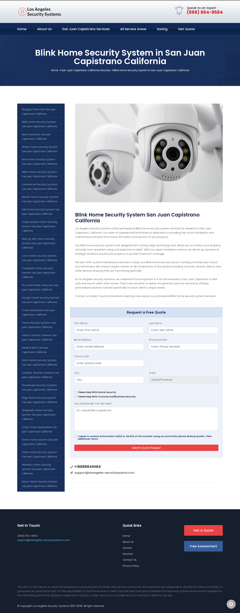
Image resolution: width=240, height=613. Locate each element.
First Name (80, 323)
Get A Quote (203, 530)
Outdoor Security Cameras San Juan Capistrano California (40, 375)
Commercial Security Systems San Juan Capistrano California (40, 186)
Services (128, 554)
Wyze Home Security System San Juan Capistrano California (39, 484)
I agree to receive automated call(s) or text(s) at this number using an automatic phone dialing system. (145, 437)
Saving (162, 29)
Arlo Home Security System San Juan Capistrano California (39, 161)
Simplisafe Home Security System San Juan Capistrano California (38, 414)
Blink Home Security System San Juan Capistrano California (39, 124)
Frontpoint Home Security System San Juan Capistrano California (38, 272)
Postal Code (81, 356)
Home (22, 29)
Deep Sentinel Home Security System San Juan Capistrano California (39, 226)
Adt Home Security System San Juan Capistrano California (41, 211)
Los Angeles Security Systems (51, 606)
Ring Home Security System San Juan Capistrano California (39, 400)
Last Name (155, 323)
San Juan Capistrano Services (86, 29)
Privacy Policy (131, 566)
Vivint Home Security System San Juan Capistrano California (39, 454)
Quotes (127, 548)
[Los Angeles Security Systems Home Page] (39, 11)
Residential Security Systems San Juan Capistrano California (39, 387)
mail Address (82, 340)
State (152, 373)
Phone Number (158, 340)
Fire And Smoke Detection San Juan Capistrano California (40, 287)
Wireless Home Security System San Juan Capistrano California (38, 469)
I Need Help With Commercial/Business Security (107, 396)
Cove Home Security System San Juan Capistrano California (39, 258)
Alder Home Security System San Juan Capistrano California (39, 174)
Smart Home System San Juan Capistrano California (40, 442)
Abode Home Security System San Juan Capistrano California (40, 199)
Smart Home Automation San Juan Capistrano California (39, 429)
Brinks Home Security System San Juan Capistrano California (40, 149)
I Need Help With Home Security (97, 392)
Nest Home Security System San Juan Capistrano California (39, 362)
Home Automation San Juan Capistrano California (38, 312)
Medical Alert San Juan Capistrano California (35, 350)
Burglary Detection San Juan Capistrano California (38, 111)
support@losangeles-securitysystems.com (104, 473)
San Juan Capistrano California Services (85, 70)
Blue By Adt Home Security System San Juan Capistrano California (38, 243)
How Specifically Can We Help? (93, 403)
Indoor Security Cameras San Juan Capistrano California (39, 337)
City (76, 373)
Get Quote (186, 29)
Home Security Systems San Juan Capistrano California (39, 325)
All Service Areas (133, 29)
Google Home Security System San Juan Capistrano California (40, 300)
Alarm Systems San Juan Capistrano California (36, 136)
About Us (44, 29)
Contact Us (130, 560)
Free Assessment (203, 546)
